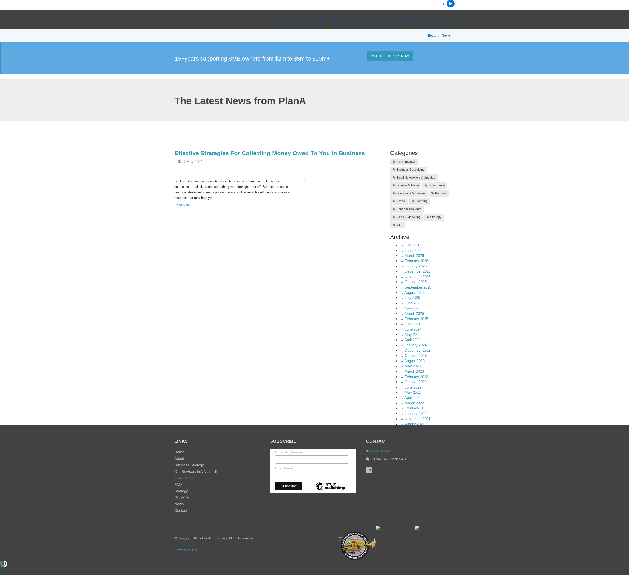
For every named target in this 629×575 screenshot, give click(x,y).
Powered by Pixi (186, 550)
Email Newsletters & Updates (415, 177)
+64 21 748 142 (379, 451)
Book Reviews (405, 162)
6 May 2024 (193, 161)
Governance (317, 19)
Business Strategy (189, 465)
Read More (182, 205)
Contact (445, 19)
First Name (284, 468)
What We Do (287, 19)
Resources (408, 19)
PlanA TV (385, 19)
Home (432, 35)
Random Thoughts (408, 209)
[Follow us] (369, 470)
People (401, 201)
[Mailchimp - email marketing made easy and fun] (330, 490)
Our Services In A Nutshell (195, 471)
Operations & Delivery (411, 193)
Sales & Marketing (408, 217)
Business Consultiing (410, 169)
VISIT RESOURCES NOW (390, 56)
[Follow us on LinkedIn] (451, 4)
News (427, 19)
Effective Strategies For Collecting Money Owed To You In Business (269, 153)
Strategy (340, 19)
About (362, 19)
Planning (421, 201)
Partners (440, 193)
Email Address (288, 452)
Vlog (399, 225)
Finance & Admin (407, 185)
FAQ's (179, 484)
